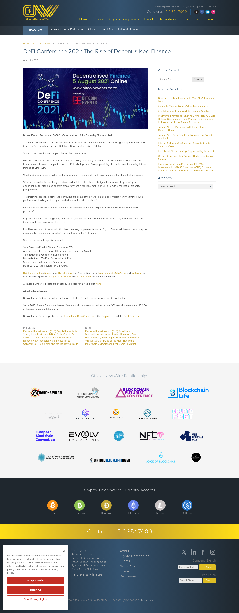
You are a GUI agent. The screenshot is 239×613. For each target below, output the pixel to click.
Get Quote (207, 567)
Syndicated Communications (88, 565)
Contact (209, 19)
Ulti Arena (120, 272)
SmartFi (48, 272)
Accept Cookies (35, 580)
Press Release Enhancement (88, 562)
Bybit (26, 272)
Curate (110, 272)
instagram (213, 12)
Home (84, 19)
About (99, 19)
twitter (196, 12)
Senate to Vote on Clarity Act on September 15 (183, 106)
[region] (35, 577)
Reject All (35, 589)
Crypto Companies (124, 19)
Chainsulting (36, 272)
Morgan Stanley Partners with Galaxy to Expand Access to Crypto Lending (95, 29)
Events (149, 19)
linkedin (207, 12)
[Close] (64, 551)
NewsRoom (169, 19)
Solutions (191, 19)
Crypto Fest (107, 316)
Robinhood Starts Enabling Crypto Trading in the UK (186, 151)
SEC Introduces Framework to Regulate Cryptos (184, 110)
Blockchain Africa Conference (80, 316)
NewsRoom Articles (40, 43)
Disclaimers (147, 600)
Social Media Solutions (84, 569)
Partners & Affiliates (87, 574)
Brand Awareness (82, 554)
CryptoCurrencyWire (60, 276)
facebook (202, 12)
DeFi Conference (133, 316)
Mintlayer (136, 272)
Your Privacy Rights (35, 599)
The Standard (65, 272)
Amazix (102, 272)
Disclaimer (128, 576)
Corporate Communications (87, 558)
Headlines (35, 30)
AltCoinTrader (84, 276)
